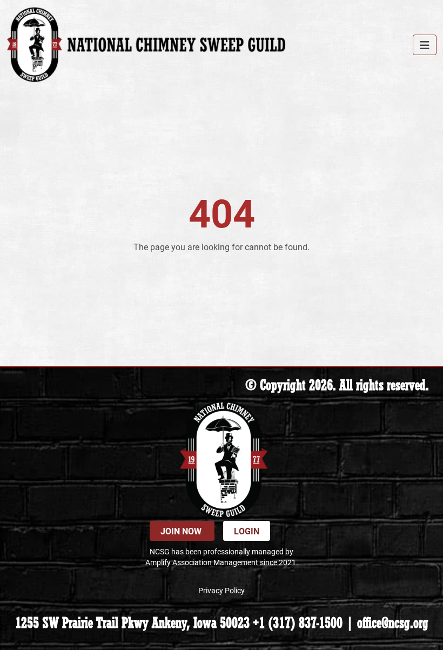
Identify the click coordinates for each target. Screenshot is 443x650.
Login (246, 531)
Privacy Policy (221, 590)
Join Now (182, 531)
